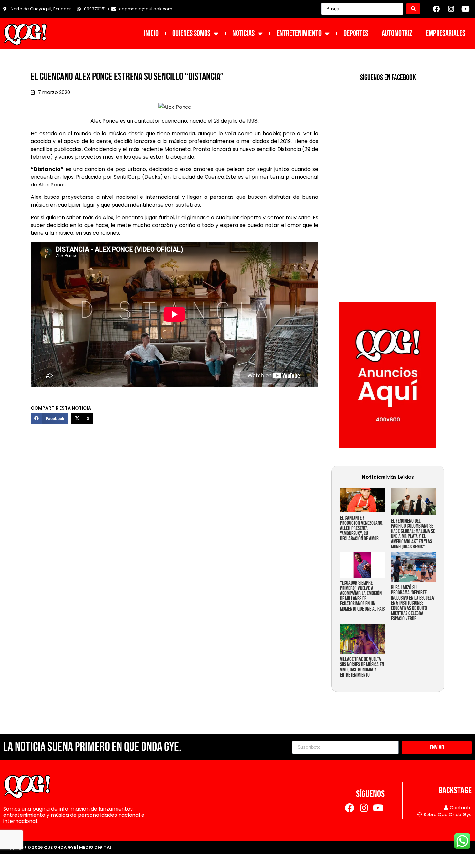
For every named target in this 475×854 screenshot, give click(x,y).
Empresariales (445, 33)
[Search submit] (413, 8)
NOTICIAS (243, 33)
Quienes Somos (191, 33)
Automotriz (397, 33)
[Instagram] (451, 9)
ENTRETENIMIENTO (299, 33)
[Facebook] (436, 9)
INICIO (151, 33)
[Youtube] (465, 9)
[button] (49, 418)
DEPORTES (355, 33)
